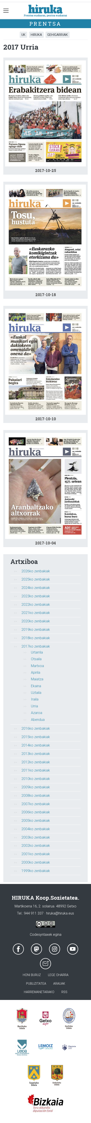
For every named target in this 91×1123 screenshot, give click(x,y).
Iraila (34, 699)
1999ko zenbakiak (35, 871)
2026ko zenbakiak (35, 571)
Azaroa (36, 713)
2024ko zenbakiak (35, 588)
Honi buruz (32, 975)
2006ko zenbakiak (35, 812)
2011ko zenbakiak (35, 770)
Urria (34, 706)
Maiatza (37, 679)
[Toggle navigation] (6, 10)
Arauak (59, 984)
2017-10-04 (45, 543)
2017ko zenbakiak (35, 646)
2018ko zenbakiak (35, 638)
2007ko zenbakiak (35, 804)
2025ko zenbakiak (35, 579)
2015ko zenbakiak (35, 737)
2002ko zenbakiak (35, 845)
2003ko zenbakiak (35, 837)
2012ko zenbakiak (35, 762)
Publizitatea (36, 984)
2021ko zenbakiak (35, 613)
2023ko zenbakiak (35, 596)
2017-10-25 (45, 170)
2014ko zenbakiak (35, 745)
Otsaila (36, 659)
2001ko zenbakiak (35, 854)
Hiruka (36, 35)
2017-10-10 (45, 418)
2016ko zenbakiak (35, 728)
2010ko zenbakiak (35, 779)
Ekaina (36, 686)
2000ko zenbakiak (35, 862)
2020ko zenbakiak (35, 621)
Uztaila (36, 693)
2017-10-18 (45, 294)
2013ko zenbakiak (35, 754)
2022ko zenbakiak (35, 604)
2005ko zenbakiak (35, 820)
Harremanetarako (39, 992)
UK (23, 35)
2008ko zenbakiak (35, 795)
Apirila (35, 672)
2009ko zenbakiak (35, 787)
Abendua (38, 720)
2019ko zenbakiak (35, 629)
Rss (64, 992)
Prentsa (45, 23)
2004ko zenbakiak (35, 829)
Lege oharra (58, 975)
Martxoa (37, 666)
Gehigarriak (57, 35)
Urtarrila (37, 652)
